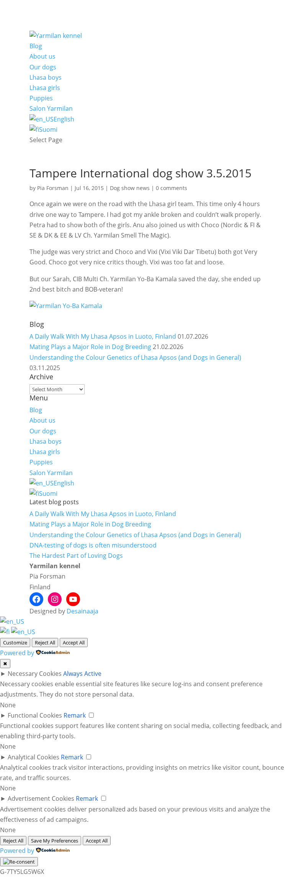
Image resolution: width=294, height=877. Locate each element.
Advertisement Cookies (41, 798)
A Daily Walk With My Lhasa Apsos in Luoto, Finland (102, 336)
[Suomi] (5, 632)
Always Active (82, 673)
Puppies (41, 98)
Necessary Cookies (35, 673)
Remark (75, 715)
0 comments (171, 188)
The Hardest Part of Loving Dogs (76, 555)
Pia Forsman (53, 188)
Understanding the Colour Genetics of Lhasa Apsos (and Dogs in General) (135, 357)
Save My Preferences (54, 840)
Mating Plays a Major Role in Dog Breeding (90, 347)
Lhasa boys (45, 77)
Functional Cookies (35, 715)
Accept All (74, 642)
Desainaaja (82, 611)
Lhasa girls (44, 88)
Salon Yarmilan (51, 108)
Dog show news (130, 188)
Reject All (45, 642)
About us (42, 56)
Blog (35, 46)
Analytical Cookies (33, 757)
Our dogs (42, 67)
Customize (15, 642)
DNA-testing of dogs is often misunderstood (93, 545)
